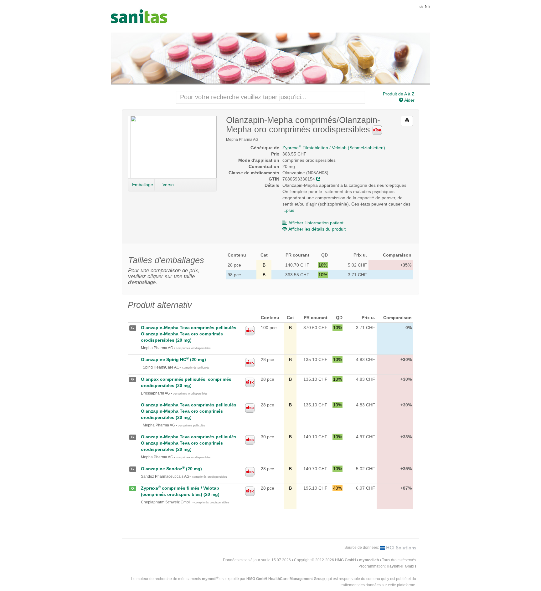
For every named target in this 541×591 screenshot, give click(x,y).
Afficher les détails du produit (317, 229)
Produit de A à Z (399, 93)
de (421, 6)
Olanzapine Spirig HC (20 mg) (173, 359)
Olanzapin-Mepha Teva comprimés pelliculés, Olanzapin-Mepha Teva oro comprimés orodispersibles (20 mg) (189, 334)
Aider (409, 100)
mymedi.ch (369, 560)
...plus (288, 210)
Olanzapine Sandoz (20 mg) (171, 468)
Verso (168, 184)
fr (426, 6)
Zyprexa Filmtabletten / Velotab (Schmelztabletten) (333, 147)
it (429, 6)
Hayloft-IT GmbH (401, 566)
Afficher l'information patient (315, 222)
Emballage (142, 184)
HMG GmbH (345, 560)
